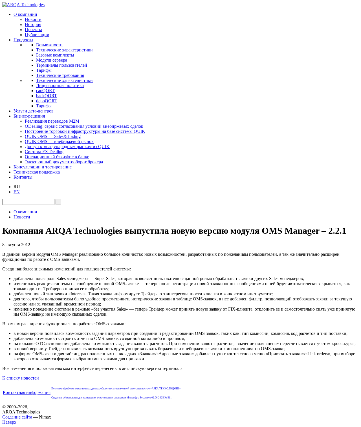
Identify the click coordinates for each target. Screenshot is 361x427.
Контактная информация (26, 392)
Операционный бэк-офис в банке (57, 156)
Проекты (33, 29)
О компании (25, 14)
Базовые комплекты (55, 55)
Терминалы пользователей (61, 65)
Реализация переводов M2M (52, 121)
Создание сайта (17, 417)
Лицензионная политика (60, 85)
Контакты (23, 177)
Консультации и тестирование (43, 166)
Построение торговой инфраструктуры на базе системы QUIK (85, 131)
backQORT (46, 95)
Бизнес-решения (29, 116)
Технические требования (60, 75)
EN (17, 191)
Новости (33, 19)
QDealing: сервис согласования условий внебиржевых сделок (84, 126)
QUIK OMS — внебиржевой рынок (59, 141)
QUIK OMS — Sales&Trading (53, 136)
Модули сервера (51, 60)
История (33, 24)
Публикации (37, 34)
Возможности (49, 44)
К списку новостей (20, 378)
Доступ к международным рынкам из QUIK (67, 146)
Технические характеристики (64, 49)
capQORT (45, 90)
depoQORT (46, 100)
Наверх (9, 422)
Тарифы (44, 70)
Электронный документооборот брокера (64, 161)
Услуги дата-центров (34, 111)
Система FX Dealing (44, 151)
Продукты (23, 39)
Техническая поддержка (37, 172)
